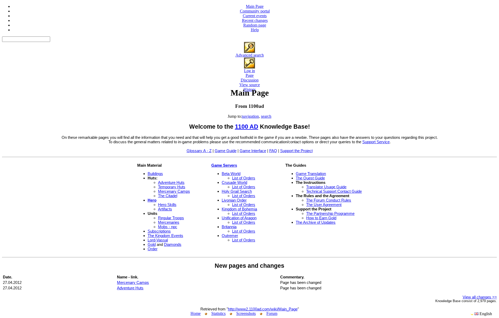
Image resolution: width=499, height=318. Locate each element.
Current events (255, 16)
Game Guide (226, 150)
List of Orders (243, 178)
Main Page (255, 6)
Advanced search (249, 55)
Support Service (376, 142)
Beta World (231, 173)
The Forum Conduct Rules (328, 200)
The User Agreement (324, 204)
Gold (152, 244)
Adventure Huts (171, 182)
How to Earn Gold (321, 218)
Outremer (230, 235)
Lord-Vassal (158, 240)
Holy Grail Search (237, 191)
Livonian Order (234, 200)
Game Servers (224, 165)
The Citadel (167, 196)
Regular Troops (171, 218)
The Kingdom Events (165, 235)
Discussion (250, 80)
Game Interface (253, 150)
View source (249, 85)
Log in (249, 70)
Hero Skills (167, 204)
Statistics (218, 313)
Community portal (255, 11)
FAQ (273, 150)
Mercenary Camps (174, 191)
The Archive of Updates (316, 222)
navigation (250, 116)
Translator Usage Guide (326, 187)
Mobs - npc (167, 227)
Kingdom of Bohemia (239, 209)
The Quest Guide (310, 178)
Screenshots (246, 313)
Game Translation (311, 173)
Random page (254, 25)
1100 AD (246, 126)
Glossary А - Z (199, 150)
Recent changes (255, 20)
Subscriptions (159, 231)
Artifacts (165, 209)
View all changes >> (480, 297)
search (266, 116)
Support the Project (296, 150)
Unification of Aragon (239, 218)
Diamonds (172, 244)
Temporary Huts (171, 187)
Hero (152, 200)
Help (255, 30)
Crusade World (234, 182)
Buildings (155, 173)
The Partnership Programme (330, 213)
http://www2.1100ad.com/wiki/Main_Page (263, 309)
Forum (271, 313)
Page (250, 75)
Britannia (229, 227)
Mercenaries (168, 222)
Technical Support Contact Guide (334, 191)
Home (196, 313)
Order (152, 249)
